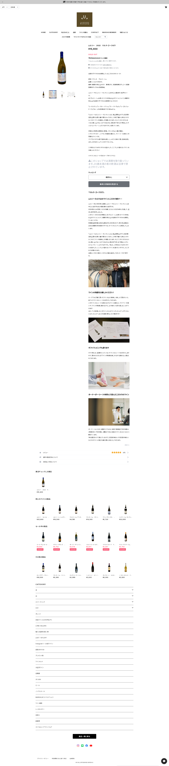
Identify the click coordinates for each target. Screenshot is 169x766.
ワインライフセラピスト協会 (82, 37)
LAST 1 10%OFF (41, 638)
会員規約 (72, 758)
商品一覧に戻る (84, 736)
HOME (43, 32)
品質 (74, 32)
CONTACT (95, 32)
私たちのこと (65, 32)
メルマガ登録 (66, 37)
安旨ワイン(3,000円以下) (44, 620)
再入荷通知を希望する (110, 184)
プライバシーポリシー (43, 758)
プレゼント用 (40, 655)
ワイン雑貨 (39, 703)
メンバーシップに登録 (95, 61)
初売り (38, 715)
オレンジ (38, 614)
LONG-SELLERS (41, 626)
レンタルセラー (40, 709)
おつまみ (38, 679)
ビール (38, 685)
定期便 (38, 673)
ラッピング (92, 172)
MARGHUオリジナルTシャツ (44, 697)
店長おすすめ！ (40, 649)
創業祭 (38, 721)
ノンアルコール (40, 691)
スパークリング (40, 602)
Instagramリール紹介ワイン (44, 643)
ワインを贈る (83, 32)
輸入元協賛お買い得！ (42, 632)
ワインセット (39, 661)
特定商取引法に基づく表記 (59, 758)
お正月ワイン (40, 667)
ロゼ (37, 608)
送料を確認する (107, 65)
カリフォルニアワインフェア (44, 727)
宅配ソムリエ (124, 32)
